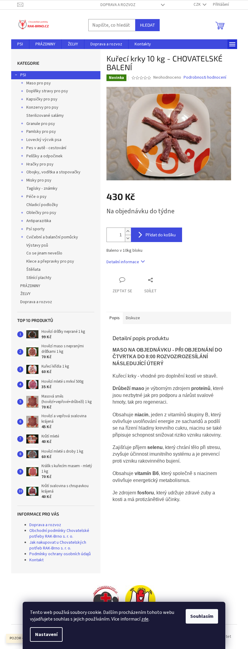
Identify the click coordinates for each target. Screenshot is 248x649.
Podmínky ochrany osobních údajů (60, 554)
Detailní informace (122, 262)
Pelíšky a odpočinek (44, 156)
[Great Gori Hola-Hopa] (106, 600)
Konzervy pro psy (42, 107)
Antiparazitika (38, 221)
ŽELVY (25, 294)
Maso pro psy (38, 83)
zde (144, 619)
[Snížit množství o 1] (128, 238)
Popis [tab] (114, 318)
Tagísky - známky (41, 188)
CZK (197, 4)
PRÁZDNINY (30, 286)
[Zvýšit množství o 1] (128, 231)
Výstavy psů (37, 245)
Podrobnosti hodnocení (205, 77)
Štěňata (33, 270)
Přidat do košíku (160, 234)
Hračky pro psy (40, 164)
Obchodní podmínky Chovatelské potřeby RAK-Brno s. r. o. (59, 533)
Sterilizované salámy (45, 116)
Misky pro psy (38, 180)
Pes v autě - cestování (46, 148)
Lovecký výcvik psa (43, 140)
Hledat (147, 25)
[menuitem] (20, 44)
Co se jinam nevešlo (44, 253)
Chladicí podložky (42, 205)
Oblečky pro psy (41, 213)
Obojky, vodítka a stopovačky (53, 172)
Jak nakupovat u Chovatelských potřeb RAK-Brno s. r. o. (57, 545)
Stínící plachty (38, 278)
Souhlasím (202, 616)
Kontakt (36, 560)
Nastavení (46, 634)
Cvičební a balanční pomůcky (52, 237)
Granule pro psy (40, 124)
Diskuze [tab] (133, 318)
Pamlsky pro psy (41, 132)
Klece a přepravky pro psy (50, 261)
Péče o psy (36, 197)
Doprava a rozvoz (117, 5)
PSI (23, 75)
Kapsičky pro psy (41, 99)
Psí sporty (35, 229)
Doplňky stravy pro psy (47, 91)
